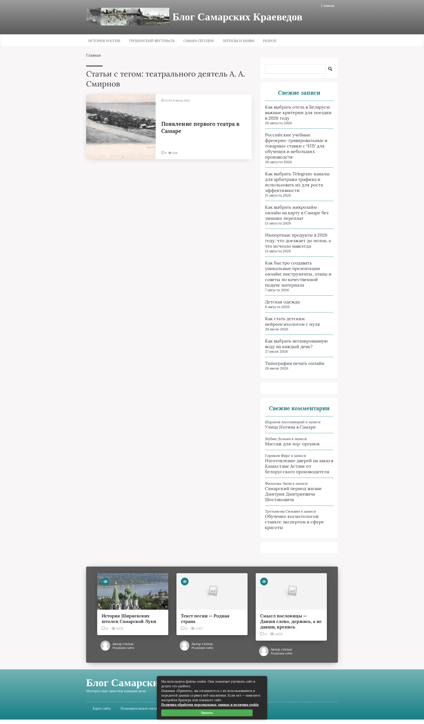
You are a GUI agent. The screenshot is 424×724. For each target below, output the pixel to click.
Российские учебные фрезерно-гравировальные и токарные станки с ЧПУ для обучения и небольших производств (296, 146)
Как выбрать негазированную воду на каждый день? (296, 343)
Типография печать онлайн (294, 363)
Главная (328, 5)
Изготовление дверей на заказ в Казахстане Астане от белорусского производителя (299, 466)
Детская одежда (282, 302)
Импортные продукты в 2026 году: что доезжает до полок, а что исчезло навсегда (298, 240)
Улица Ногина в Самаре (290, 427)
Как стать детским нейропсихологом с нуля (292, 321)
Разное (269, 41)
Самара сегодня (199, 41)
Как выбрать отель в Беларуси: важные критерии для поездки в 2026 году (298, 112)
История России (104, 41)
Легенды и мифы (238, 41)
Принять (207, 712)
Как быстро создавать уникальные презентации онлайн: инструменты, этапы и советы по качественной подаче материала (298, 274)
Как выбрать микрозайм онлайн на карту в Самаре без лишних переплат (296, 212)
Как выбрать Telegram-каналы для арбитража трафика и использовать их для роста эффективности (297, 182)
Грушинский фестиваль (152, 41)
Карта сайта (102, 709)
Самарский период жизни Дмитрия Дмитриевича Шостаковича (293, 494)
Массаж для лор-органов (292, 443)
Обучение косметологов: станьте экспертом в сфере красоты (294, 521)
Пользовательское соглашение (144, 709)
